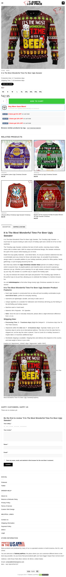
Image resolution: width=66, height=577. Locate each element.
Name (6, 444)
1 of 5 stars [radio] (4, 426)
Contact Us (4, 520)
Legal (3, 533)
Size (2, 87)
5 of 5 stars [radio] (23, 426)
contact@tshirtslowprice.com (15, 562)
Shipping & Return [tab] (19, 227)
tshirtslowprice (14, 282)
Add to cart (36, 101)
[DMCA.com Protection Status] (44, 574)
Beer (7, 70)
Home (3, 70)
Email (6, 452)
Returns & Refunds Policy (9, 499)
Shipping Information (7, 523)
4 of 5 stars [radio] (16, 426)
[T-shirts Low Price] (33, 3)
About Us (4, 496)
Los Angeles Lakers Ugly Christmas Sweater (14, 174)
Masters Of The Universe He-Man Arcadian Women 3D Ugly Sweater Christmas (48, 215)
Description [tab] (6, 227)
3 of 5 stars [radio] (11, 426)
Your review (8, 430)
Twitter (3, 486)
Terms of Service (6, 506)
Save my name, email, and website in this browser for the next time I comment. (30, 460)
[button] (2, 3)
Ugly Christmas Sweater (34, 128)
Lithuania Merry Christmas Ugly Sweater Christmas (15, 215)
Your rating (7, 423)
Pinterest (4, 482)
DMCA (3, 530)
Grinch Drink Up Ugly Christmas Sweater (45, 174)
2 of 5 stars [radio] (6, 426)
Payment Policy (6, 526)
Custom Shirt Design (7, 509)
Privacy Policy (5, 502)
